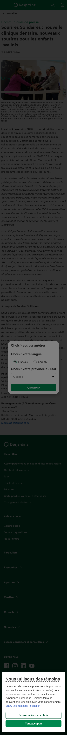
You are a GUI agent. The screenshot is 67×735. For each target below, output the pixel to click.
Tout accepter (33, 723)
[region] (33, 702)
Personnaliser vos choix (33, 715)
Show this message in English (23, 705)
